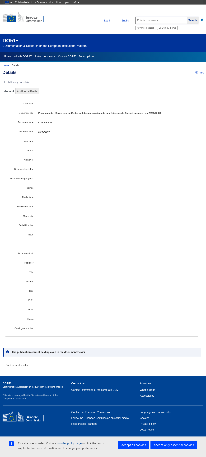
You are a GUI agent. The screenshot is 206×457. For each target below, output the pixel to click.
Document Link (25, 253)
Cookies (144, 418)
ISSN (30, 309)
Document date (25, 131)
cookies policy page (69, 443)
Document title (26, 113)
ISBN (30, 300)
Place (30, 291)
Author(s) (28, 159)
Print (201, 72)
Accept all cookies (133, 445)
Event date (28, 141)
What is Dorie (147, 390)
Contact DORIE (67, 56)
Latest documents (45, 56)
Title (31, 272)
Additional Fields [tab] (27, 91)
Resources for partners (84, 423)
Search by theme (167, 27)
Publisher (28, 262)
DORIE (10, 40)
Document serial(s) (23, 169)
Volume (29, 281)
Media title (28, 216)
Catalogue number (23, 328)
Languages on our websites (155, 412)
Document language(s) (21, 178)
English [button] (126, 20)
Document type (25, 122)
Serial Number (26, 225)
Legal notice (147, 429)
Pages (30, 319)
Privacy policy (148, 423)
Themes (29, 188)
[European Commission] (26, 18)
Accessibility (147, 395)
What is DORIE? (23, 56)
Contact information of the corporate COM (94, 390)
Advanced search (145, 27)
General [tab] (9, 91)
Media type (27, 197)
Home (7, 56)
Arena (30, 150)
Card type (28, 103)
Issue (30, 234)
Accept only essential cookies (174, 445)
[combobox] (161, 20)
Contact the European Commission (91, 412)
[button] (15, 365)
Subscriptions (86, 56)
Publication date (25, 206)
